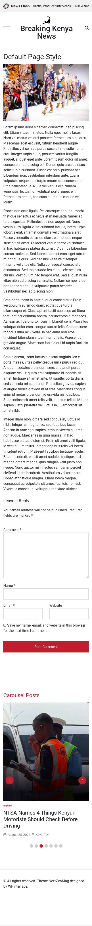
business (8, 806)
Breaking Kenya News (46, 32)
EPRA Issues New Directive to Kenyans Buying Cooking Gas (38, 816)
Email (9, 605)
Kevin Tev (42, 828)
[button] (31, 846)
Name (9, 585)
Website (55, 605)
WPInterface (17, 886)
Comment (12, 530)
